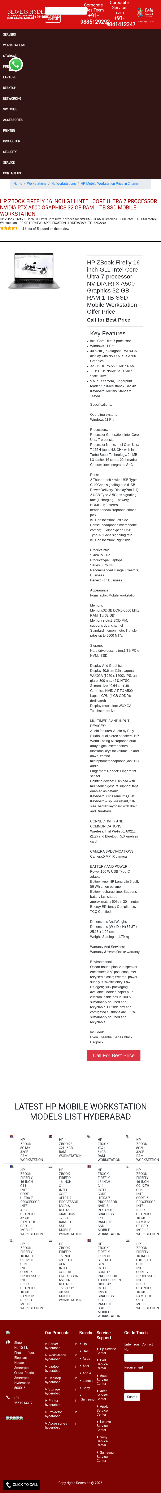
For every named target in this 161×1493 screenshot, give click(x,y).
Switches (10, 109)
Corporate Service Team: (121, 13)
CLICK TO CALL (25, 1484)
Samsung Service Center (105, 1456)
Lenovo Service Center (104, 1426)
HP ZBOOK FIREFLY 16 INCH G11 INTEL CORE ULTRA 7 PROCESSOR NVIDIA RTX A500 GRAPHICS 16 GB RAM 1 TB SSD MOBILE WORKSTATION (109, 1202)
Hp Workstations (63, 184)
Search (53, 19)
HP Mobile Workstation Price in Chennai (110, 184)
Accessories (13, 120)
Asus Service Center (102, 1380)
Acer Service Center (102, 1395)
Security (10, 152)
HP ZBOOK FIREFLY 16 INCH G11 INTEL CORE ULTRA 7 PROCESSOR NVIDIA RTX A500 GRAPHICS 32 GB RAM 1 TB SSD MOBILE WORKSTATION (70, 1202)
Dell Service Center (102, 1364)
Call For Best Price (114, 1055)
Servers (9, 34)
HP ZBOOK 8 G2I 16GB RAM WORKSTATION (70, 1148)
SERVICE (9, 162)
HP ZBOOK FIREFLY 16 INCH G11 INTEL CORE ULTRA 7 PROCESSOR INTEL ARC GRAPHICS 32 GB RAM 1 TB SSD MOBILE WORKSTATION (31, 1202)
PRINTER (9, 130)
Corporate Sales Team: (95, 14)
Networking (12, 98)
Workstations (14, 45)
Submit (132, 1397)
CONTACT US (12, 173)
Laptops (9, 77)
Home (17, 184)
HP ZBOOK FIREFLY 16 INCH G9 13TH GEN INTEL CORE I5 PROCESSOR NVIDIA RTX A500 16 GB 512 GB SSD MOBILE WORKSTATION (70, 1272)
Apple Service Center (103, 1410)
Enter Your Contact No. (138, 1346)
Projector (11, 141)
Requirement (133, 1367)
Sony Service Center (102, 1441)
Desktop (9, 88)
